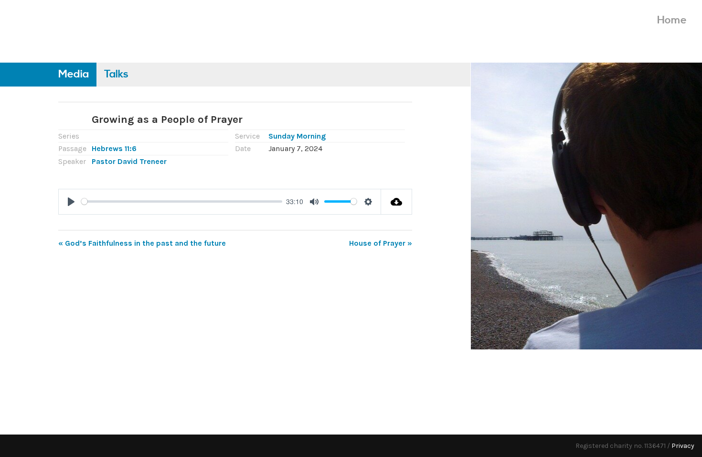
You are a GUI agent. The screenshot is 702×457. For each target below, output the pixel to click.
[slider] (181, 201)
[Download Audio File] (396, 202)
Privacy (682, 446)
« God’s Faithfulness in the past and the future (142, 243)
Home (672, 20)
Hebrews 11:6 (114, 148)
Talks (116, 74)
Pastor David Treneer (129, 161)
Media (73, 74)
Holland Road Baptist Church (82, 27)
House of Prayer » (380, 243)
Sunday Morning (297, 136)
